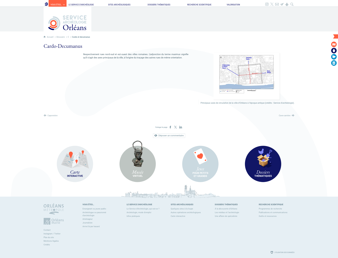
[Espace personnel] (286, 3)
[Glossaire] (334, 63)
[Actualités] (334, 57)
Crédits (47, 244)
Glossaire (60, 37)
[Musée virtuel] (334, 50)
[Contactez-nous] (276, 3)
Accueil (50, 37)
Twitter (57, 234)
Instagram (48, 234)
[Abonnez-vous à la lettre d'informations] (281, 3)
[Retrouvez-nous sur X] (271, 3)
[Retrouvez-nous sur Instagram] (266, 3)
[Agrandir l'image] (246, 76)
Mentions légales (51, 241)
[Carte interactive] (334, 44)
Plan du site (49, 237)
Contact (47, 230)
